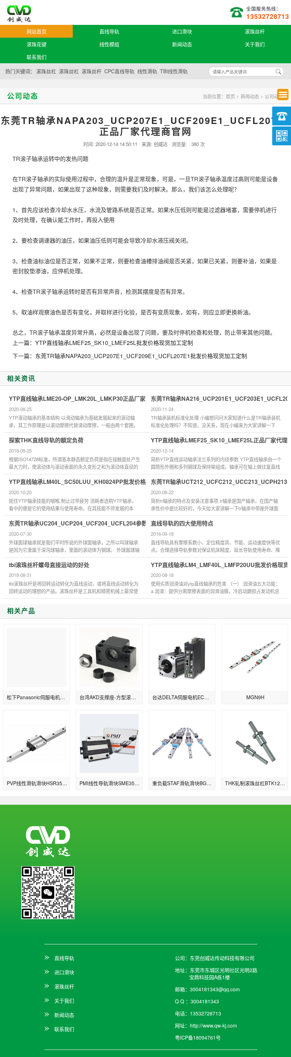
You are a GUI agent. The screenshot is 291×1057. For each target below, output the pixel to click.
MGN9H (255, 697)
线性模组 (109, 44)
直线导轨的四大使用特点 (182, 523)
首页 (230, 96)
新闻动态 (182, 44)
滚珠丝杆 (255, 31)
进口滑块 (182, 31)
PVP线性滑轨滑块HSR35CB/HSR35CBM (38, 783)
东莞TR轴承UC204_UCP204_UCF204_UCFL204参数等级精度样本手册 (101, 523)
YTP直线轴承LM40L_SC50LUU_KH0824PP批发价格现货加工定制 (94, 482)
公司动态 (274, 96)
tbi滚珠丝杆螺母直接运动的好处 (49, 565)
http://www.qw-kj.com (213, 1025)
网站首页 (36, 31)
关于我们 (255, 44)
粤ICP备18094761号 (198, 1037)
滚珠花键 (36, 44)
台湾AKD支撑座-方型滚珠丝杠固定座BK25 (111, 697)
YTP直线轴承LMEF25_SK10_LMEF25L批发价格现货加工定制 (114, 343)
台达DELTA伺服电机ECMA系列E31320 (183, 697)
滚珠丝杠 (46, 71)
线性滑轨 (147, 71)
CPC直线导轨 (119, 71)
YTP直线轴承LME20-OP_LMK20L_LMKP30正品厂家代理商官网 (91, 399)
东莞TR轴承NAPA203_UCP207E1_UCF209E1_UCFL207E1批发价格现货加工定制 (141, 356)
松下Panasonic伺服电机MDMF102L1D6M (38, 697)
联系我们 (36, 56)
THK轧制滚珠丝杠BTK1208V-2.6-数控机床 (256, 783)
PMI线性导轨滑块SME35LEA (111, 783)
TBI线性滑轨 (174, 71)
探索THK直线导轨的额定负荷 (46, 440)
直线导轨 (109, 31)
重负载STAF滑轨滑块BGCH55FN (183, 783)
